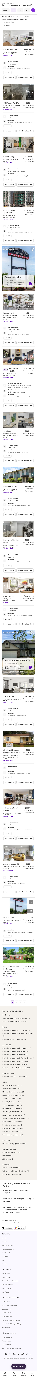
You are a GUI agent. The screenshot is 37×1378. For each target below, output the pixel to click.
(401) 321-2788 (8, 55)
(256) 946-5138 (8, 219)
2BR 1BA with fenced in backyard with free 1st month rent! (12, 752)
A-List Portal (6, 1301)
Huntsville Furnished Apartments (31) (15, 1061)
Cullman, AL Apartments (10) (11, 1131)
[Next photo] (32, 38)
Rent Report (6, 1292)
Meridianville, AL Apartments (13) (13, 1092)
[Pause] (32, 249)
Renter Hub (6, 1273)
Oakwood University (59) (11, 1168)
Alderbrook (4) (7, 1159)
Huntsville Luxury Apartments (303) (14, 1064)
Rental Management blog (11, 1320)
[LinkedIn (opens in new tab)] (10, 1354)
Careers (4, 1241)
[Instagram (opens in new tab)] (26, 1354)
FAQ (3, 1260)
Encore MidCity (9, 313)
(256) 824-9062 (8, 321)
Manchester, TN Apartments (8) (13, 1108)
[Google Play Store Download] (19, 1228)
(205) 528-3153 (8, 548)
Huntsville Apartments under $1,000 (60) (16, 1030)
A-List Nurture (6, 1313)
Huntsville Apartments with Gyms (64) (15, 1051)
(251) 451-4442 (8, 870)
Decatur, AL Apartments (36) (12, 1125)
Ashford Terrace (9, 596)
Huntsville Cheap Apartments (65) (14, 1039)
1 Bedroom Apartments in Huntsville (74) (16, 1018)
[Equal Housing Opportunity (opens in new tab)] (6, 1354)
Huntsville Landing (10, 486)
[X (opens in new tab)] (18, 1354)
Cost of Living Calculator (10, 1281)
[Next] (33, 10)
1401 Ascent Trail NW (11, 103)
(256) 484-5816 (8, 377)
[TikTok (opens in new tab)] (31, 1354)
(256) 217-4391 (8, 816)
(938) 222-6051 (8, 760)
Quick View (9, 77)
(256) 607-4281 (8, 492)
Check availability (25, 77)
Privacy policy (7, 1337)
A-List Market (6, 1309)
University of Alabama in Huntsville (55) (15, 1171)
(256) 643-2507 (8, 923)
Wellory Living (8, 157)
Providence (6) (7, 1156)
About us (5, 1238)
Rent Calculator (7, 1284)
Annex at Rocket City (11, 864)
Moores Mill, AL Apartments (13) (13, 1095)
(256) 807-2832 (8, 109)
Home (4, 16)
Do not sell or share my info (11, 1348)
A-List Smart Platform (9, 1305)
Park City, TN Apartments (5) (11, 1102)
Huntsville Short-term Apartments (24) (15, 1076)
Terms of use (6, 1341)
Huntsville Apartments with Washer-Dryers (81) (18, 1058)
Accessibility (6, 1344)
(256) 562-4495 (8, 163)
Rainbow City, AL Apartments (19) (13, 1115)
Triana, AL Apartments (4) (11, 1088)
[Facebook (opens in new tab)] (14, 1354)
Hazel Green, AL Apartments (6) (13, 1122)
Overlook (7, 431)
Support (5, 1256)
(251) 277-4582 (8, 702)
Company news (7, 1245)
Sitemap (5, 1264)
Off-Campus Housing (15, 16)
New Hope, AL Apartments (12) (12, 1135)
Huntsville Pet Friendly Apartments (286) (16, 1068)
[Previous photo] (4, 38)
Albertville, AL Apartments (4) (12, 1112)
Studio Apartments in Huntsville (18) (14, 1021)
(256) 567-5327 (8, 439)
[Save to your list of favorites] (31, 34)
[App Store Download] (7, 1228)
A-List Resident (7, 1316)
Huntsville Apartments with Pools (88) (15, 1055)
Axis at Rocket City (10, 696)
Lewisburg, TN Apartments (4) (12, 1128)
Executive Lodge (10, 917)
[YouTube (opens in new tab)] (22, 1354)
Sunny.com (6, 1253)
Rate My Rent (6, 1277)
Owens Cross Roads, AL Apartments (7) (15, 1118)
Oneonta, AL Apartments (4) (12, 1105)
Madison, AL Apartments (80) (12, 1085)
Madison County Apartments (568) (14, 1143)
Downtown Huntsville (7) (11, 1152)
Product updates (8, 1249)
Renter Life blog (7, 1288)
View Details (9, 941)
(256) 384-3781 (8, 602)
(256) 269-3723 (8, 977)
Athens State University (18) (11, 1174)
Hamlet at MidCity (10, 49)
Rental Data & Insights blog (11, 1324)
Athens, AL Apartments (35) (11, 1098)
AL (25, 16)
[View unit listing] (30, 283)
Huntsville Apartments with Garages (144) (16, 1048)
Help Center (6, 1327)
